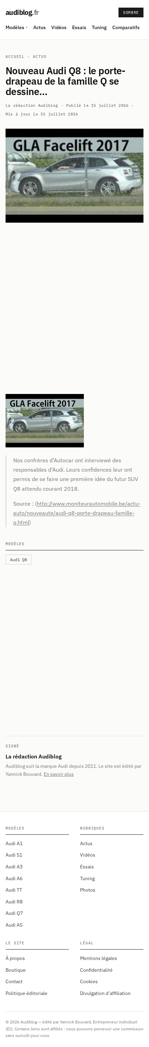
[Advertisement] (74, 308)
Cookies (89, 981)
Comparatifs (126, 27)
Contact (14, 981)
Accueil (15, 56)
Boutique (16, 970)
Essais (79, 27)
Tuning (99, 27)
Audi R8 (14, 902)
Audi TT (14, 890)
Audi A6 (14, 878)
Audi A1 (14, 843)
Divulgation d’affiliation (105, 993)
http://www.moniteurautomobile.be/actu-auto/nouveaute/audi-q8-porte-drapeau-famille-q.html (76, 513)
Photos (87, 890)
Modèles (17, 27)
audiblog (22, 12)
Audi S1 (14, 855)
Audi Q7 (14, 913)
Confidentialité (96, 970)
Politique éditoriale (26, 993)
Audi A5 (14, 925)
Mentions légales (98, 958)
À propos (15, 958)
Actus (39, 27)
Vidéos (59, 27)
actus (39, 56)
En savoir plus (59, 774)
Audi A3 (14, 867)
